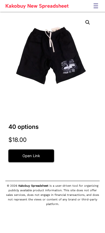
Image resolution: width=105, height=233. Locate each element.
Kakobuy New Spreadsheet (37, 6)
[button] (87, 22)
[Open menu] (96, 6)
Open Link (31, 156)
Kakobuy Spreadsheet (33, 185)
